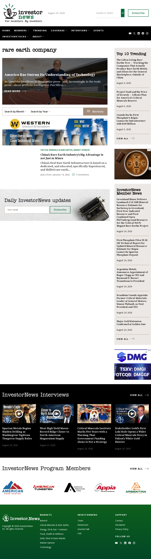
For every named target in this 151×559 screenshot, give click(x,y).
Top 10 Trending (131, 54)
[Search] (122, 13)
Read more (12, 91)
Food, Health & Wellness (52, 533)
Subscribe (138, 13)
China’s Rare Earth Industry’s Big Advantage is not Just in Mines (71, 156)
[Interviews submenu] (89, 30)
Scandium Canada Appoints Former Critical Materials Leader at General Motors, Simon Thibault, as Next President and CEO (132, 301)
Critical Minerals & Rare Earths (56, 150)
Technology (45, 547)
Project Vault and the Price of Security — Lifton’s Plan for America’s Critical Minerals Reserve (132, 96)
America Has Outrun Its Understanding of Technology (49, 75)
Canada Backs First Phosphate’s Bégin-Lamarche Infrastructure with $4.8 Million (131, 119)
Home (6, 30)
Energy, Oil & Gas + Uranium (53, 529)
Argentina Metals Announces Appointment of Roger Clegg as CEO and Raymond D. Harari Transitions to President (132, 275)
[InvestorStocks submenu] (28, 36)
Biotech (43, 520)
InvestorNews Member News (129, 191)
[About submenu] (43, 36)
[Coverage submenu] (66, 30)
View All (123, 138)
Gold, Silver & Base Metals (52, 538)
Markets (97, 112)
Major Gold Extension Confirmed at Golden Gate (131, 323)
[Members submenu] (28, 30)
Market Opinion (82, 150)
